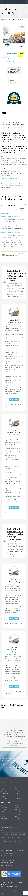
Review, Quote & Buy (9, 19)
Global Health (18, 805)
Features (17, 791)
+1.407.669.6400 (11, 865)
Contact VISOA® (4, 789)
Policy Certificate (10, 62)
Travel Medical (4, 818)
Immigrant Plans (18, 814)
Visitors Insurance (4, 805)
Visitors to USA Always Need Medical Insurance (10, 845)
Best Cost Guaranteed (5, 798)
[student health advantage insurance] (14, 312)
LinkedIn (14, 882)
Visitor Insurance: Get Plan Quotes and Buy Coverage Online (13, 834)
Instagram (20, 882)
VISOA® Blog (17, 798)
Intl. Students (17, 807)
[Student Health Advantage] (14, 70)
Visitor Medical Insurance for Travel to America (10, 841)
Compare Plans (18, 795)
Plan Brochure (9, 59)
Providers (17, 793)
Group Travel (17, 809)
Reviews (16, 786)
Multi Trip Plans (18, 811)
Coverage (17, 787)
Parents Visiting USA (5, 813)
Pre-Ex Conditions (4, 816)
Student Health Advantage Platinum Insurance (12, 180)
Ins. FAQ (16, 796)
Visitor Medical (4, 807)
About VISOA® (3, 787)
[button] (14, 82)
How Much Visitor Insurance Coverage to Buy (10, 830)
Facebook (4, 882)
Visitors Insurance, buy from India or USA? (9, 827)
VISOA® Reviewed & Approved (7, 796)
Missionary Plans (18, 818)
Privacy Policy (10, 886)
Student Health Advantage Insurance (10, 178)
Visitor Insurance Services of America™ (15, 890)
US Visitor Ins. (3, 811)
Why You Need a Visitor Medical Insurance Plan (10, 837)
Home (2, 19)
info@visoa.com (10, 867)
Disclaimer (3, 886)
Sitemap (15, 886)
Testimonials (3, 791)
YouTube (4, 884)
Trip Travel (17, 820)
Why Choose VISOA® (5, 793)
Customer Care (4, 795)
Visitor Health (3, 809)
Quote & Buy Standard (11, 53)
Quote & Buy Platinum (11, 56)
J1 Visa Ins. (17, 813)
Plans (16, 789)
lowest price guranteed (12, 745)
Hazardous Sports (18, 816)
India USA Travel (4, 814)
